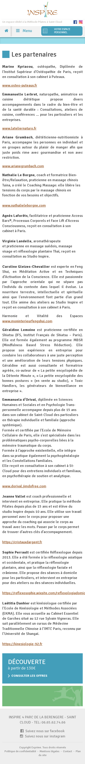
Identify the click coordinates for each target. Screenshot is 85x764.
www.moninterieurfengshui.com (27, 321)
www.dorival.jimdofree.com (24, 486)
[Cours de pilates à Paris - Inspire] (42, 9)
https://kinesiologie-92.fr (22, 644)
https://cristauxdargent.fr (22, 542)
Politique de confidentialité (20, 751)
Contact (67, 751)
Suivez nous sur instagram (44, 736)
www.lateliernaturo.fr (19, 128)
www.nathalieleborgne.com (24, 205)
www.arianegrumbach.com (23, 166)
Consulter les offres (29, 676)
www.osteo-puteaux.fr (19, 85)
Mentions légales (49, 751)
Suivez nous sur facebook (44, 731)
